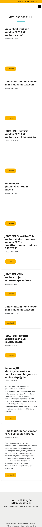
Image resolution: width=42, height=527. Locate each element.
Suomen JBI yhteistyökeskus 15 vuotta (17, 186)
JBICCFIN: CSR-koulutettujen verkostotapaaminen (18, 277)
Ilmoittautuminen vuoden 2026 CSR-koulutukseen (21, 83)
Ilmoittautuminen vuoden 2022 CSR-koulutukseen (21, 432)
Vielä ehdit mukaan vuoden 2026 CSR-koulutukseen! (17, 32)
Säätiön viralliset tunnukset (27, 523)
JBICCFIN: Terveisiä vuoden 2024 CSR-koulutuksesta (16, 338)
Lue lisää (10, 69)
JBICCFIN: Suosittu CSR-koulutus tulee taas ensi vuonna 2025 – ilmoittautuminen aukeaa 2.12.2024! (21, 242)
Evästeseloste (11, 523)
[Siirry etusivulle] (18, 7)
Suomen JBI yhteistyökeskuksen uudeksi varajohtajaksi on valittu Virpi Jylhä (21, 372)
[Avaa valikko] (39, 6)
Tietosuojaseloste (13, 526)
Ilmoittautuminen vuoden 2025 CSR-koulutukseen (21, 308)
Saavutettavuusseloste (28, 526)
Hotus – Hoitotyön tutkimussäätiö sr (21, 501)
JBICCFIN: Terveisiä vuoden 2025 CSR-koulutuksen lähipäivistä (20, 134)
